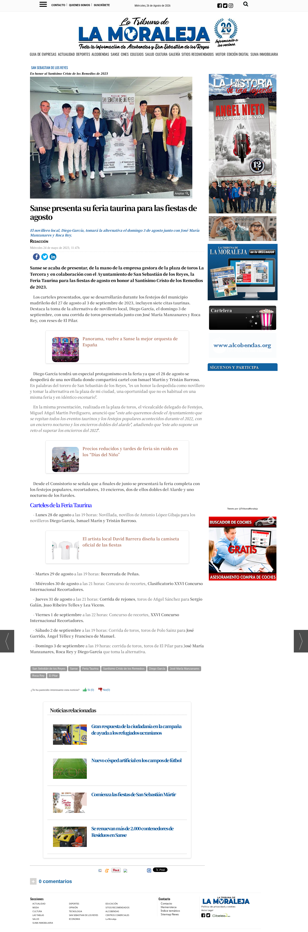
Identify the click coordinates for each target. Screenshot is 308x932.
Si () (90, 689)
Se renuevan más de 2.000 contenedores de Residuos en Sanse (132, 831)
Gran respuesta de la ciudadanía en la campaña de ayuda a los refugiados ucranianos (136, 729)
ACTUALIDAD (66, 54)
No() (106, 689)
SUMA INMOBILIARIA (264, 54)
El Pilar (53, 675)
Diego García (157, 668)
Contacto (58, 5)
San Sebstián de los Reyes (48, 668)
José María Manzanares (184, 668)
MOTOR (220, 54)
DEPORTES (83, 54)
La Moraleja (111, 919)
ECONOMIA (74, 919)
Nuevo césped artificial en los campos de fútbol (136, 760)
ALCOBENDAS (100, 54)
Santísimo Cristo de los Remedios (124, 668)
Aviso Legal (207, 910)
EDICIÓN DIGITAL (238, 54)
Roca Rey (38, 675)
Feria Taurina (90, 668)
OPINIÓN (73, 907)
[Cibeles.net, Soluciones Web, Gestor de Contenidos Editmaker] (220, 915)
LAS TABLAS (38, 915)
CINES (125, 54)
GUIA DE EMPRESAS (43, 54)
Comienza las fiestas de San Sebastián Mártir (133, 794)
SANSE (115, 54)
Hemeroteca (169, 907)
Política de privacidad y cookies (218, 906)
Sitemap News (170, 914)
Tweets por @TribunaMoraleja (242, 509)
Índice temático (170, 911)
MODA (35, 907)
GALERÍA (174, 54)
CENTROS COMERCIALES (117, 915)
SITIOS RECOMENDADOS (198, 54)
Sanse (74, 668)
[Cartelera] (243, 318)
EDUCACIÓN (112, 903)
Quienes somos (79, 5)
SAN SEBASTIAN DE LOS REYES (49, 67)
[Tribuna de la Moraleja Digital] (243, 272)
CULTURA (161, 54)
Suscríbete (102, 5)
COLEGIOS (137, 54)
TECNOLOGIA (75, 911)
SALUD (149, 54)
